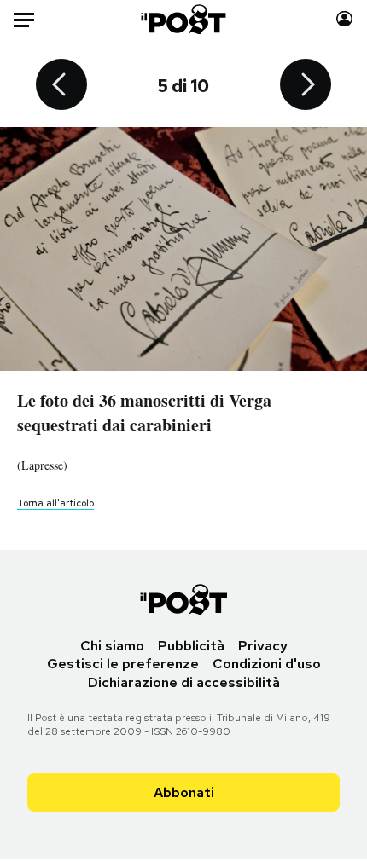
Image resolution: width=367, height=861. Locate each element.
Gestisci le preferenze (123, 664)
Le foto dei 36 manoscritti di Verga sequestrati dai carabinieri (144, 412)
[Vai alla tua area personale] (344, 19)
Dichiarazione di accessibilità (184, 682)
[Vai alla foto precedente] (61, 86)
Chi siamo (112, 646)
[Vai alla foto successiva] (305, 86)
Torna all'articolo (55, 503)
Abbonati (184, 792)
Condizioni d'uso (267, 664)
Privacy (263, 646)
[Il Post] (184, 19)
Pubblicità (191, 646)
